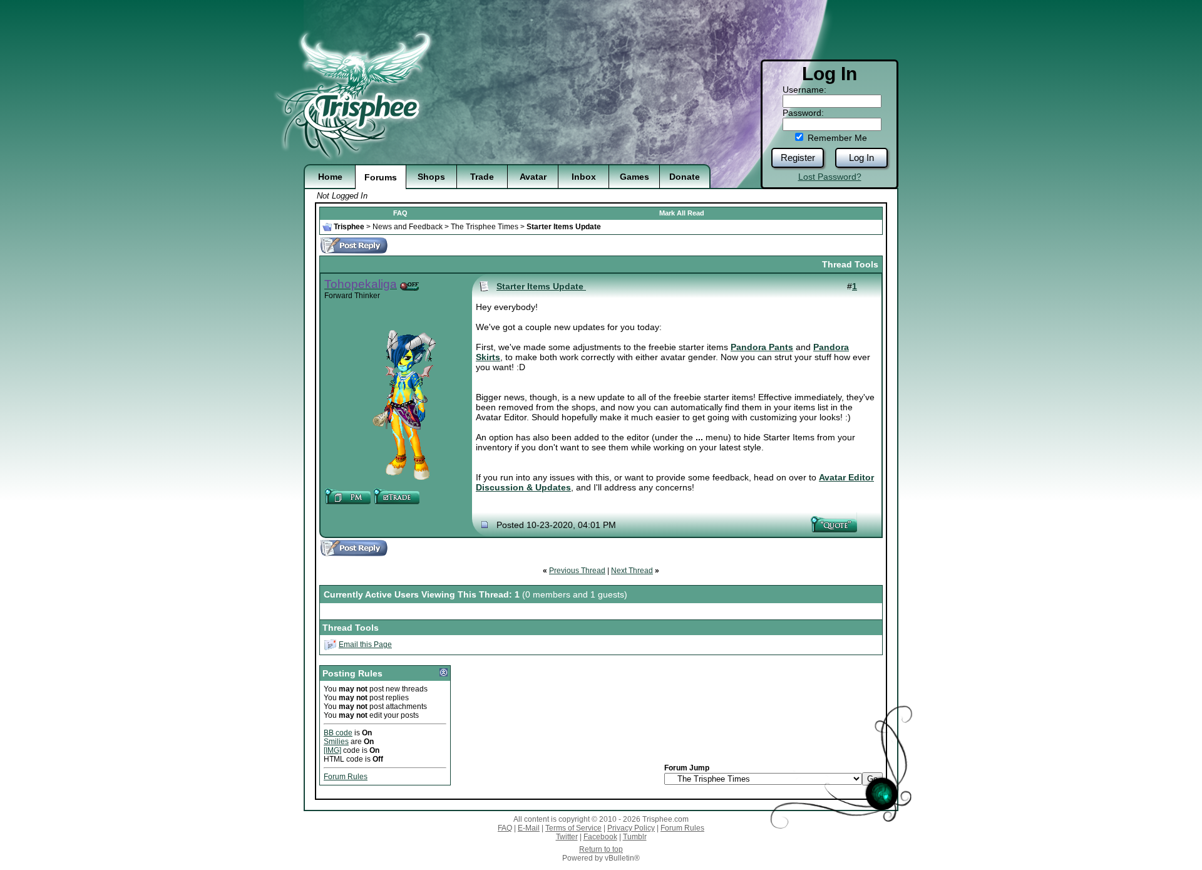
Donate (684, 177)
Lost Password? (829, 177)
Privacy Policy (631, 828)
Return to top (601, 849)
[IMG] (332, 750)
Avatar (533, 177)
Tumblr (635, 836)
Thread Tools (850, 264)
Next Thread (632, 570)
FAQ (400, 213)
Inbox (584, 177)
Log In (861, 157)
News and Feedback (407, 226)
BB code (338, 732)
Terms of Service (573, 828)
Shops (431, 177)
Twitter (567, 836)
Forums (380, 177)
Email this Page (365, 644)
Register (798, 157)
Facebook (600, 836)
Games (634, 177)
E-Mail (529, 828)
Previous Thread (577, 570)
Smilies (336, 741)
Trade (482, 177)
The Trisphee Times (484, 226)
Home (330, 177)
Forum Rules (345, 776)
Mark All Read (681, 213)
